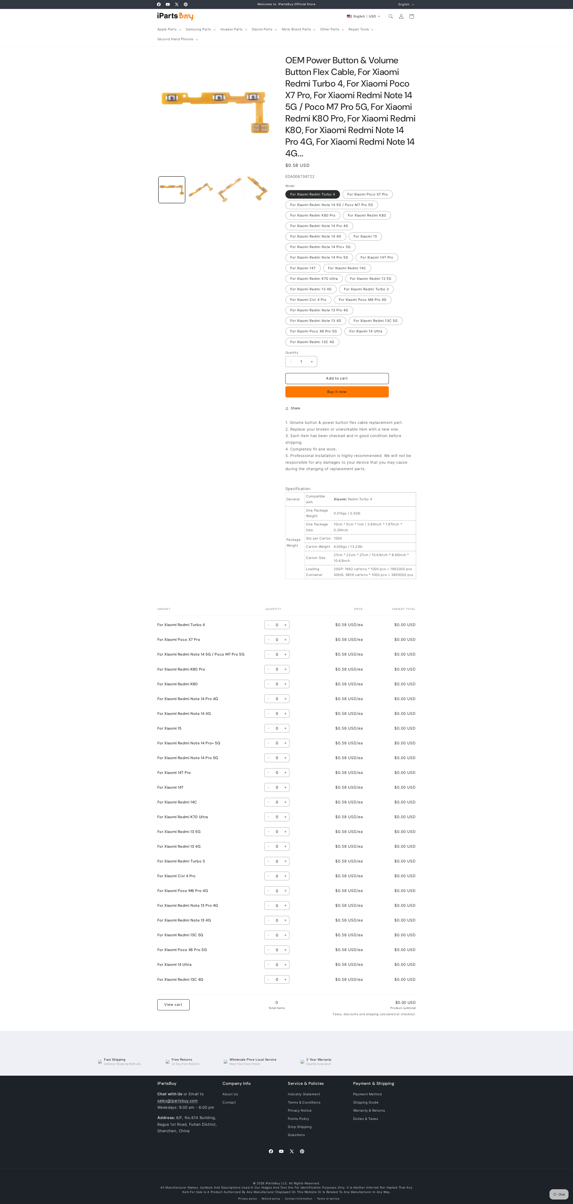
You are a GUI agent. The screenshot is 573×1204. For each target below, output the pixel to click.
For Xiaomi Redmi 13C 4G (312, 342)
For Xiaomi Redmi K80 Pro (313, 215)
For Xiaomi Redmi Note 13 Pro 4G (319, 310)
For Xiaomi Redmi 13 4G (311, 289)
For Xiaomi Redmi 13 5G (370, 279)
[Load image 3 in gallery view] (229, 189)
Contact (229, 1102)
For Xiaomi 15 (365, 236)
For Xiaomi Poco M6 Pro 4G (363, 300)
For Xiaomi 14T (303, 268)
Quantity (291, 352)
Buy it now (337, 392)
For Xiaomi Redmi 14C (347, 268)
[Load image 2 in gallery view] (200, 189)
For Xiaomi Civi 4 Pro (308, 300)
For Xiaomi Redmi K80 (367, 215)
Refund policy (271, 1198)
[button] (168, 29)
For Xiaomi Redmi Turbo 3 (366, 289)
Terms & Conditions (304, 1102)
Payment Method (367, 1094)
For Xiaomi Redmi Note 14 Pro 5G (319, 258)
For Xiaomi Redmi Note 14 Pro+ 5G (320, 247)
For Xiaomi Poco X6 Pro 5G (313, 331)
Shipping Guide (366, 1102)
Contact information (298, 1198)
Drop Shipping (300, 1127)
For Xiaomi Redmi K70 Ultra (314, 279)
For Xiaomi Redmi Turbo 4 (312, 194)
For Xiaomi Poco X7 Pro (367, 194)
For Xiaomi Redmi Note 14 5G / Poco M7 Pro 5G (331, 205)
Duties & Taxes (365, 1119)
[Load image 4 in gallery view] (258, 189)
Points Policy (298, 1119)
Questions (296, 1135)
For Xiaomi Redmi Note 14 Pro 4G (319, 226)
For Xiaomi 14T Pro (377, 258)
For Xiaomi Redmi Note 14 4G (315, 236)
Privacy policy (247, 1198)
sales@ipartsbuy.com (177, 1100)
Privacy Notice (300, 1110)
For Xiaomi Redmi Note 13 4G (315, 321)
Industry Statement (304, 1094)
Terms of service (328, 1198)
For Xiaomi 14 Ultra (365, 331)
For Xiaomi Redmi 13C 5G (376, 321)
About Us (230, 1094)
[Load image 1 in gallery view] (171, 189)
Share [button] (295, 408)
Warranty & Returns (369, 1110)
